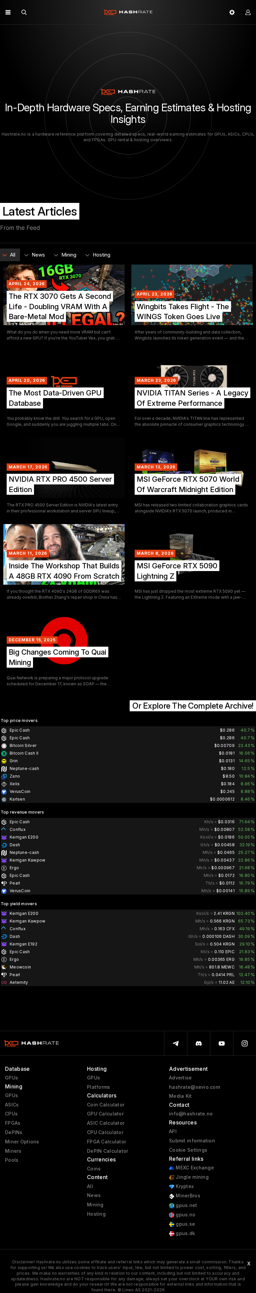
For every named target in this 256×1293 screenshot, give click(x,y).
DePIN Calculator (107, 1151)
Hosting (96, 1214)
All (90, 1186)
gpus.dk (184, 1233)
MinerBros (187, 1195)
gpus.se (184, 1224)
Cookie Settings (188, 1150)
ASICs (12, 1104)
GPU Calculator (105, 1113)
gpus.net (185, 1205)
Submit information (192, 1140)
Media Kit (180, 1096)
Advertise (180, 1077)
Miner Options (22, 1141)
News (94, 1195)
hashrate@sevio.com (194, 1087)
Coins (94, 1168)
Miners (13, 1151)
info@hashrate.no (191, 1113)
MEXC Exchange (194, 1167)
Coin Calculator (105, 1104)
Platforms (98, 1087)
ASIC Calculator (105, 1123)
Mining (95, 1204)
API (173, 1131)
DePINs (14, 1132)
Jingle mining (191, 1177)
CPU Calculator (105, 1132)
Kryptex (184, 1186)
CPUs (11, 1113)
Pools (11, 1160)
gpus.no (184, 1214)
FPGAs (12, 1123)
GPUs (11, 1077)
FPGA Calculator (106, 1141)
